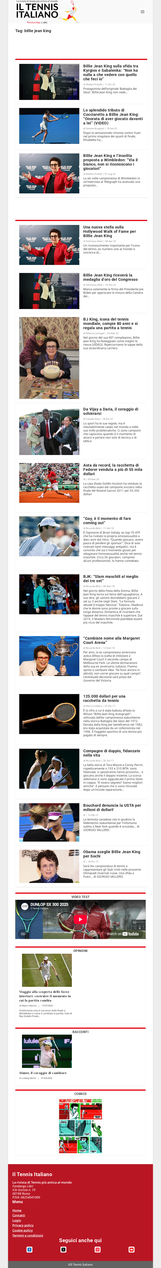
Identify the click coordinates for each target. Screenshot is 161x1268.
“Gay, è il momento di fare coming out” (107, 520)
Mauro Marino (29, 1005)
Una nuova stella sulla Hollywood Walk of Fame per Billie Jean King (109, 231)
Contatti (18, 1215)
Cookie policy (22, 1230)
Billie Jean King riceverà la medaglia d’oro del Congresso (110, 277)
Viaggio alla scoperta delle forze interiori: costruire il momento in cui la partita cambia (45, 996)
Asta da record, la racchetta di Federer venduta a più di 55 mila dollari (112, 469)
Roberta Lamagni (95, 333)
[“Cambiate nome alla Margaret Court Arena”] (49, 656)
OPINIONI (80, 951)
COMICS (80, 1094)
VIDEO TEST (80, 897)
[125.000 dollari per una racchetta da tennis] (49, 714)
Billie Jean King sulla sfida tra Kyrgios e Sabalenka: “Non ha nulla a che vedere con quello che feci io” (110, 72)
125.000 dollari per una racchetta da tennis (104, 698)
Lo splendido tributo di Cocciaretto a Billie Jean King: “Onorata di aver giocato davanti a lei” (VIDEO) (113, 116)
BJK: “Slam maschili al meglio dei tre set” (110, 578)
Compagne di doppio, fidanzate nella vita (111, 753)
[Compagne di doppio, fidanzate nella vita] (49, 769)
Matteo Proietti (94, 84)
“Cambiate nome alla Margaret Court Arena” (111, 640)
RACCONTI (80, 1032)
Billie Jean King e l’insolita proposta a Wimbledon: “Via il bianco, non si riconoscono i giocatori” (110, 162)
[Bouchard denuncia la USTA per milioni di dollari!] (49, 822)
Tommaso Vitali (94, 241)
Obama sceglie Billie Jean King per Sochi (111, 853)
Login (16, 1220)
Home (16, 1210)
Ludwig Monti (29, 1078)
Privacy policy (23, 1225)
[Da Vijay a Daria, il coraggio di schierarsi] (49, 431)
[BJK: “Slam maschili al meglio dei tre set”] (49, 594)
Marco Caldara (94, 706)
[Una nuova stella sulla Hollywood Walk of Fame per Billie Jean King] (49, 245)
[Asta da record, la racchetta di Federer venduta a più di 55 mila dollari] (49, 483)
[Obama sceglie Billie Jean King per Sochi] (49, 866)
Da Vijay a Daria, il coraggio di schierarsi (110, 411)
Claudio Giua (93, 419)
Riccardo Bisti (93, 528)
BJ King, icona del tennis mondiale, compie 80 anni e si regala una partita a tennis (110, 323)
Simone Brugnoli (95, 128)
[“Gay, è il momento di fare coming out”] (49, 536)
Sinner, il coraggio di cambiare (43, 1073)
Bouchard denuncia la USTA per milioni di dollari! (112, 807)
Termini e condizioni (27, 1235)
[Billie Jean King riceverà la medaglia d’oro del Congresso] (49, 291)
